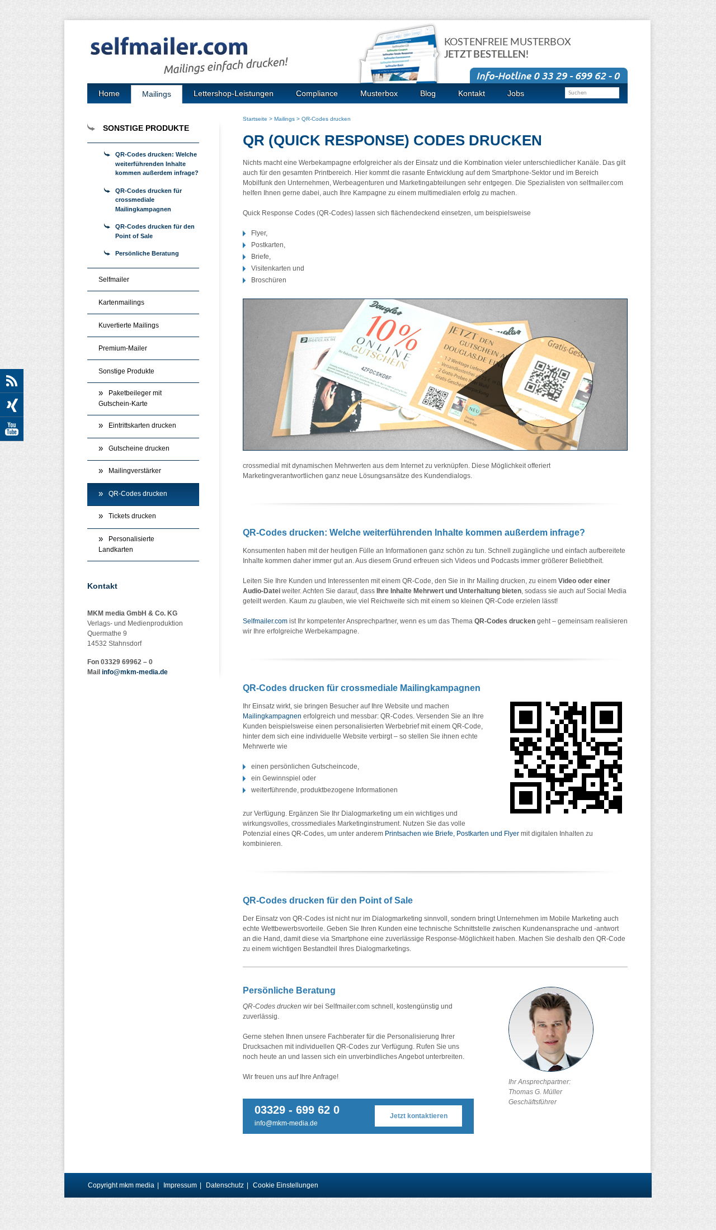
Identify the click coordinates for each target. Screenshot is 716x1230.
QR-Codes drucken (138, 494)
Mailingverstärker (135, 471)
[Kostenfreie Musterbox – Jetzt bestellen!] (405, 62)
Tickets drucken (132, 516)
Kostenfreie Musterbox (507, 48)
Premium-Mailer (122, 348)
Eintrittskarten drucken (142, 425)
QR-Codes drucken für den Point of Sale (155, 231)
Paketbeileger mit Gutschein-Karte (130, 398)
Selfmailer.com (265, 621)
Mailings (284, 119)
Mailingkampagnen (272, 716)
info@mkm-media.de (286, 1123)
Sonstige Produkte (126, 371)
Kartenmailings (121, 302)
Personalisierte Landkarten (126, 544)
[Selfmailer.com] (224, 56)
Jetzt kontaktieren (418, 1116)
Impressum (180, 1185)
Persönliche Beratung (147, 253)
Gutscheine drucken (139, 448)
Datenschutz (225, 1185)
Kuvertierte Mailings (128, 325)
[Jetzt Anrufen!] (549, 74)
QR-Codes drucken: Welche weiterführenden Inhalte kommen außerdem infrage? (157, 163)
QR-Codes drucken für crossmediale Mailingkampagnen (148, 199)
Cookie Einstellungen (285, 1185)
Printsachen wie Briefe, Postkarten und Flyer (452, 834)
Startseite (255, 119)
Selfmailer (113, 279)
